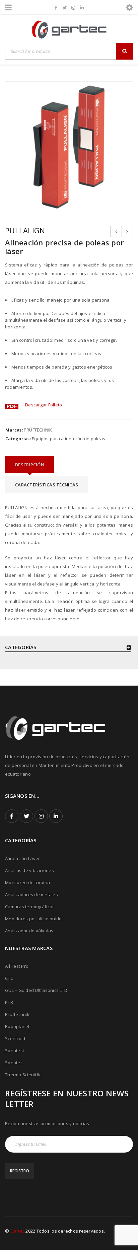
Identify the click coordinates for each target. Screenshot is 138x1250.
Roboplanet (17, 1026)
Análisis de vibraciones (29, 870)
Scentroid (15, 1038)
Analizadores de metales (31, 894)
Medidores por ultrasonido (33, 919)
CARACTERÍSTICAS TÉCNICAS (46, 485)
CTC (9, 978)
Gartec (17, 1231)
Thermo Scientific (23, 1075)
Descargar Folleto (43, 405)
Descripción (29, 465)
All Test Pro (16, 966)
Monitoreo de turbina (27, 882)
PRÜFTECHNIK (38, 430)
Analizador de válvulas (29, 931)
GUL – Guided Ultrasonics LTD (36, 990)
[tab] (29, 464)
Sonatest (14, 1050)
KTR (9, 1002)
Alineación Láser (22, 858)
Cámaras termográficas (30, 907)
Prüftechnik (17, 1014)
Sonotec (13, 1063)
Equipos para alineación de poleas (68, 439)
